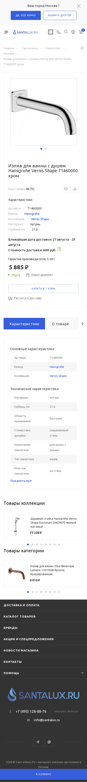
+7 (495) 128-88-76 (31, 711)
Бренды (11, 627)
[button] (41, 148)
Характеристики (24, 324)
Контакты (13, 661)
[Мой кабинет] (73, 32)
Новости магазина (21, 650)
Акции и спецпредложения (29, 639)
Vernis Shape (40, 219)
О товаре (60, 324)
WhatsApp (49, 742)
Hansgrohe (32, 214)
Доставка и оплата (21, 605)
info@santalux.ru (47, 720)
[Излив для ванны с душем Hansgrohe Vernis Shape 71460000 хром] (43, 112)
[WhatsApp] (50, 32)
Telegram (38, 742)
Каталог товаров (20, 616)
